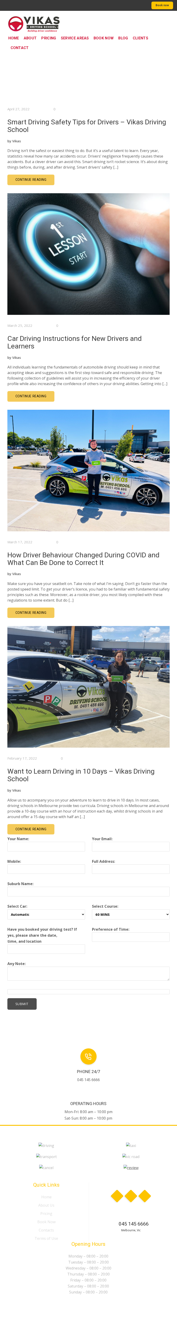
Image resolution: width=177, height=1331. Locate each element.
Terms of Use (46, 1238)
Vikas (16, 141)
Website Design (102, 1307)
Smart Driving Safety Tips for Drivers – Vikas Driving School (86, 126)
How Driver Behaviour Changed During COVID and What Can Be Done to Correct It (83, 559)
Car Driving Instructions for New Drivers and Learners (74, 342)
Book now (162, 5)
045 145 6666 (134, 1224)
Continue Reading (31, 179)
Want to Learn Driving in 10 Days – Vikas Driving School (81, 775)
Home (46, 1196)
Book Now (46, 1221)
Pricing (46, 1213)
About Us (46, 1205)
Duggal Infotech (133, 1307)
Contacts (46, 1230)
